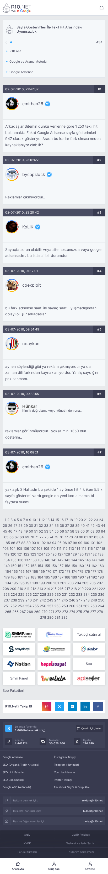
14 (52, 520)
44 (103, 525)
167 (28, 571)
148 (101, 560)
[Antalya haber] (53, 649)
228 (43, 594)
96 (65, 543)
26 (10, 525)
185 (47, 577)
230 (58, 594)
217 (67, 589)
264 (101, 606)
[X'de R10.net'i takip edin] (59, 706)
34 (51, 525)
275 (79, 612)
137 (27, 560)
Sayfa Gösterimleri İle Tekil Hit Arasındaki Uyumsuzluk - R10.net (17, 8)
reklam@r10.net (92, 800)
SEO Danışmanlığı (13, 779)
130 (81, 554)
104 (12, 548)
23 (96, 520)
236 (101, 594)
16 (62, 520)
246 (72, 600)
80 (81, 537)
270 (44, 612)
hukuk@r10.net (93, 810)
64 (103, 531)
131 (87, 554)
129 (74, 554)
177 (93, 571)
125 (47, 554)
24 (101, 520)
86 (13, 543)
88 (23, 543)
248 (86, 600)
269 (37, 612)
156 (54, 566)
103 (6, 548)
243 (50, 600)
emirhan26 (32, 103)
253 (21, 606)
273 (65, 612)
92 (44, 543)
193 (101, 577)
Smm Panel (19, 678)
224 (14, 594)
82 (91, 537)
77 (66, 537)
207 (100, 583)
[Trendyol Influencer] (53, 678)
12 (43, 520)
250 (101, 600)
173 (68, 571)
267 (23, 612)
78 (71, 537)
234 (86, 594)
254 (28, 606)
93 (49, 543)
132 (94, 554)
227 (36, 594)
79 (76, 537)
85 (8, 543)
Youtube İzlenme (64, 772)
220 (88, 589)
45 (5, 531)
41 (87, 525)
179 (7, 577)
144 (74, 560)
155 (47, 566)
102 (99, 543)
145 (81, 560)
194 (8, 583)
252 (13, 606)
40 (82, 525)
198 (35, 583)
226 (28, 594)
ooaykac (30, 343)
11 (38, 520)
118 (102, 548)
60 (82, 531)
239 (21, 600)
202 (63, 583)
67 (17, 537)
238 (14, 600)
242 (43, 600)
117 (96, 548)
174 (74, 571)
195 (15, 583)
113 (71, 548)
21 (86, 520)
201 (56, 583)
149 (7, 566)
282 (64, 617)
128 (67, 554)
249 (94, 600)
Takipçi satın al (89, 634)
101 (92, 543)
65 (6, 537)
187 (60, 577)
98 (75, 543)
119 (6, 554)
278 (100, 612)
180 (14, 577)
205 (85, 583)
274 (72, 612)
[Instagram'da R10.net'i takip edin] (46, 706)
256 (43, 606)
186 (54, 577)
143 (67, 560)
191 (87, 577)
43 (98, 525)
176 (87, 571)
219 (81, 589)
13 (48, 520)
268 (30, 612)
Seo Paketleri (13, 690)
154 (40, 566)
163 (101, 566)
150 (14, 566)
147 (94, 560)
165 (15, 571)
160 (81, 566)
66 (11, 537)
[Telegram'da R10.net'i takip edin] (72, 706)
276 (86, 612)
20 (81, 520)
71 (37, 537)
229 (50, 594)
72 (42, 537)
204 (78, 583)
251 (6, 606)
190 (81, 577)
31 (36, 525)
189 (74, 577)
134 (7, 560)
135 (14, 560)
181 (20, 577)
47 (15, 531)
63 (98, 531)
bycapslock (33, 174)
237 (7, 600)
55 (57, 531)
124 (40, 554)
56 (62, 531)
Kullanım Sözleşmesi (81, 851)
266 (15, 612)
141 (54, 560)
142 (60, 560)
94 (54, 543)
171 (54, 571)
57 (67, 531)
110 (53, 548)
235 (94, 594)
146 (88, 560)
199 (42, 583)
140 (47, 560)
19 (76, 520)
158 (67, 566)
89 (28, 543)
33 (46, 525)
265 (8, 612)
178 (100, 571)
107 (33, 548)
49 (26, 531)
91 (39, 543)
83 (96, 537)
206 (92, 583)
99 (80, 543)
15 (57, 520)
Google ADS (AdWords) (17, 787)
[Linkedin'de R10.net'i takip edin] (85, 706)
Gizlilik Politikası (81, 834)
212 (33, 589)
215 (54, 589)
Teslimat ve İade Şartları (81, 843)
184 (40, 577)
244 (57, 600)
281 (57, 617)
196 (22, 583)
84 (101, 537)
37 (67, 525)
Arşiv (27, 834)
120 (13, 554)
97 (70, 543)
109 (46, 548)
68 (22, 537)
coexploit (31, 285)
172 (61, 571)
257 (50, 606)
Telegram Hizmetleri (66, 764)
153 (33, 566)
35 (57, 525)
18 (71, 520)
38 (72, 525)
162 (94, 566)
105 (19, 548)
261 (79, 606)
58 (72, 531)
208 (6, 589)
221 (95, 589)
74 (51, 537)
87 (18, 543)
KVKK (27, 843)
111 (59, 548)
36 (62, 525)
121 (20, 554)
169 (42, 571)
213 (40, 589)
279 (43, 617)
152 (27, 566)
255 (36, 606)
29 (26, 525)
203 (70, 583)
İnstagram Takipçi (65, 757)
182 (27, 577)
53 (46, 531)
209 (13, 589)
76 (61, 537)
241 (36, 600)
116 (90, 548)
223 (6, 594)
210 (20, 589)
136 (20, 560)
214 (47, 589)
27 (15, 525)
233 (79, 594)
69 (27, 537)
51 (36, 531)
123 (33, 554)
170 (48, 571)
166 (22, 571)
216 (60, 589)
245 (65, 600)
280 (50, 617)
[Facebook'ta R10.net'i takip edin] (98, 706)
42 (92, 525)
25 (5, 525)
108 (39, 548)
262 (86, 606)
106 (26, 548)
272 (58, 612)
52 (41, 531)
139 (41, 560)
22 (91, 520)
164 (8, 571)
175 (80, 571)
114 (77, 548)
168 (35, 571)
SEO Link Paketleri (14, 772)
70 (32, 537)
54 (51, 531)
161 (87, 566)
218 (74, 589)
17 (66, 520)
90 (34, 543)
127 (60, 554)
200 (49, 583)
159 (74, 566)
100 (86, 543)
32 (41, 525)
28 (20, 525)
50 (31, 531)
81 (86, 537)
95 (59, 543)
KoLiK (27, 226)
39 (77, 525)
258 (57, 606)
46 (10, 531)
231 (65, 594)
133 (101, 554)
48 (20, 531)
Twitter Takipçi (63, 779)
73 (46, 537)
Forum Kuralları (27, 851)
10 (34, 520)
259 (65, 606)
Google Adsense (13, 757)
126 (54, 554)
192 (94, 577)
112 (65, 548)
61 (87, 531)
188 (67, 577)
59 (77, 531)
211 (26, 589)
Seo (89, 664)
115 (84, 548)
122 (26, 554)
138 (34, 560)
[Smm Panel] (19, 649)
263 (93, 606)
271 (51, 612)
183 (33, 577)
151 (20, 566)
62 (92, 531)
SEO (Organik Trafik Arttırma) (21, 764)
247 (79, 600)
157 (60, 566)
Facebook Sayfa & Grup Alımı (72, 787)
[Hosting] (53, 634)
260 (72, 606)
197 (28, 583)
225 (21, 594)
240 (28, 600)
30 (31, 525)
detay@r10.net (93, 821)
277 (93, 612)
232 (72, 594)
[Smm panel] (19, 634)
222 (102, 589)
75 (56, 537)
